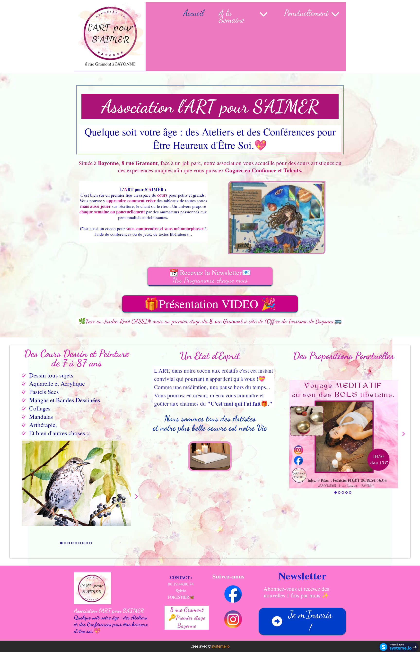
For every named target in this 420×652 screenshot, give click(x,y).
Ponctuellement (306, 13)
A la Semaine (231, 16)
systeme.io (220, 646)
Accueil (193, 13)
